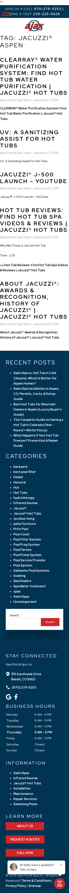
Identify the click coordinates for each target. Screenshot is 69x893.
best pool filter (24, 472)
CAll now (25, 853)
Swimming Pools (25, 804)
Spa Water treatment (29, 586)
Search (14, 615)
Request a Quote (25, 839)
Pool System (22, 565)
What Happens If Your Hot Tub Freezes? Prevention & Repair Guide (35, 440)
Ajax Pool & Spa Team (15, 100)
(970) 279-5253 (23, 687)
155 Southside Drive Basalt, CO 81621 (26, 676)
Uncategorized (24, 602)
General (19, 482)
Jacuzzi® (20, 508)
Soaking (19, 576)
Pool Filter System (27, 539)
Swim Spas (21, 597)
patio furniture (24, 524)
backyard (20, 467)
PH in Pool (20, 529)
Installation (21, 788)
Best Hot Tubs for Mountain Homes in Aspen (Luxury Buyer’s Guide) (37, 409)
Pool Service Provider (29, 560)
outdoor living (23, 519)
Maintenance (23, 794)
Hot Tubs (20, 493)
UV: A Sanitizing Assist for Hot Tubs (29, 139)
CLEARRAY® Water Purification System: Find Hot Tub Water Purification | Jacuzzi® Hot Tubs (34, 76)
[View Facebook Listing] (16, 699)
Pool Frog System (26, 545)
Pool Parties (22, 550)
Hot (16, 488)
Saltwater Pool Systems (31, 571)
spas (17, 591)
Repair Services (25, 799)
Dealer (18, 477)
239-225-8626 (46, 14)
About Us (25, 826)
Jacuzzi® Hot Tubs (27, 514)
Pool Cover (21, 534)
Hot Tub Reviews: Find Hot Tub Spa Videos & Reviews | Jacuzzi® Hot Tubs (34, 220)
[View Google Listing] (9, 699)
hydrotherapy (23, 498)
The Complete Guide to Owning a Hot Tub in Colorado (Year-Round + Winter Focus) (38, 425)
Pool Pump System (27, 555)
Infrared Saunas (25, 503)
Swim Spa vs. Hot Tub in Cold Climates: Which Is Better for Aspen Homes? (35, 378)
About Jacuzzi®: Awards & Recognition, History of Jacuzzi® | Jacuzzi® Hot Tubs (34, 300)
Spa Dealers (22, 581)
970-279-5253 (47, 9)
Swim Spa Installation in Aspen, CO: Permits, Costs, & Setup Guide (36, 394)
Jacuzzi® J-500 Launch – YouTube (33, 178)
